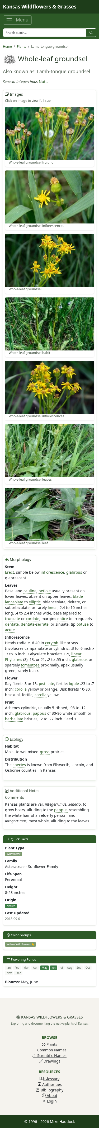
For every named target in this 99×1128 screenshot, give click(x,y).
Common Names (51, 1049)
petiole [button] (45, 590)
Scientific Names (51, 1055)
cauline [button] (29, 590)
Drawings (51, 1061)
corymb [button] (51, 642)
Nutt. (43, 81)
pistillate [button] (46, 683)
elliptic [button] (35, 601)
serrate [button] (42, 624)
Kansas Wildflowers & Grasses (39, 6)
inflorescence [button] (52, 572)
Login (51, 1101)
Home (7, 46)
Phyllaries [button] (13, 659)
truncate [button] (12, 618)
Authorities (51, 1084)
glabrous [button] (74, 572)
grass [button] (45, 751)
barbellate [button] (14, 718)
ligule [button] (74, 683)
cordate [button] (32, 618)
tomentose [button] (30, 665)
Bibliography (51, 1089)
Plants (21, 46)
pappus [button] (39, 713)
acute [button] (10, 629)
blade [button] (78, 596)
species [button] (19, 764)
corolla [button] (21, 689)
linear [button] (53, 607)
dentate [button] (12, 624)
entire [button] (62, 618)
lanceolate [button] (14, 601)
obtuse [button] (83, 624)
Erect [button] (9, 572)
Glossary (51, 1078)
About (51, 1095)
